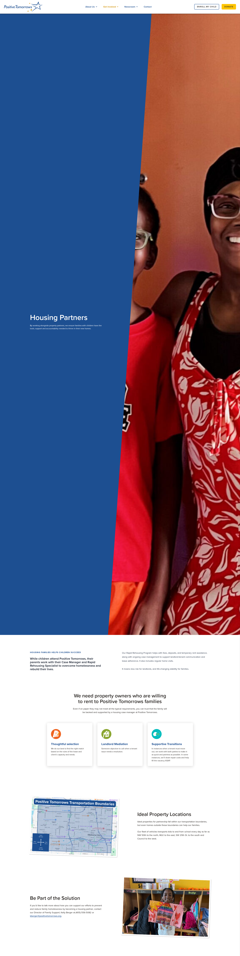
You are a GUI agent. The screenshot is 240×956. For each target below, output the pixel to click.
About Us (90, 7)
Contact (148, 6)
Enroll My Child (206, 6)
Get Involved (109, 7)
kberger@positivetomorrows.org (45, 916)
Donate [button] (228, 6)
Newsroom (129, 7)
